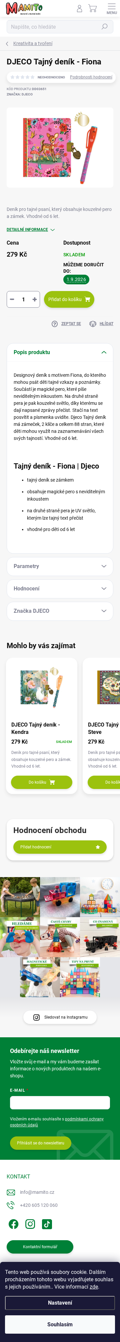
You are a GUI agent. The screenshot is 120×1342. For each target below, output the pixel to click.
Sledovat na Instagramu (66, 1017)
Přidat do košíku (65, 299)
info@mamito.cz (37, 1192)
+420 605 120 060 (39, 1205)
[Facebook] (12, 1223)
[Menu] (111, 8)
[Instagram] (29, 1223)
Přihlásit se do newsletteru (40, 1143)
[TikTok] (46, 1223)
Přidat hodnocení (35, 847)
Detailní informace (27, 229)
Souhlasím (60, 1324)
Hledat (105, 26)
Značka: (20, 94)
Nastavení (60, 1303)
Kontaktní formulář (40, 1247)
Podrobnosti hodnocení (91, 77)
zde (94, 1287)
